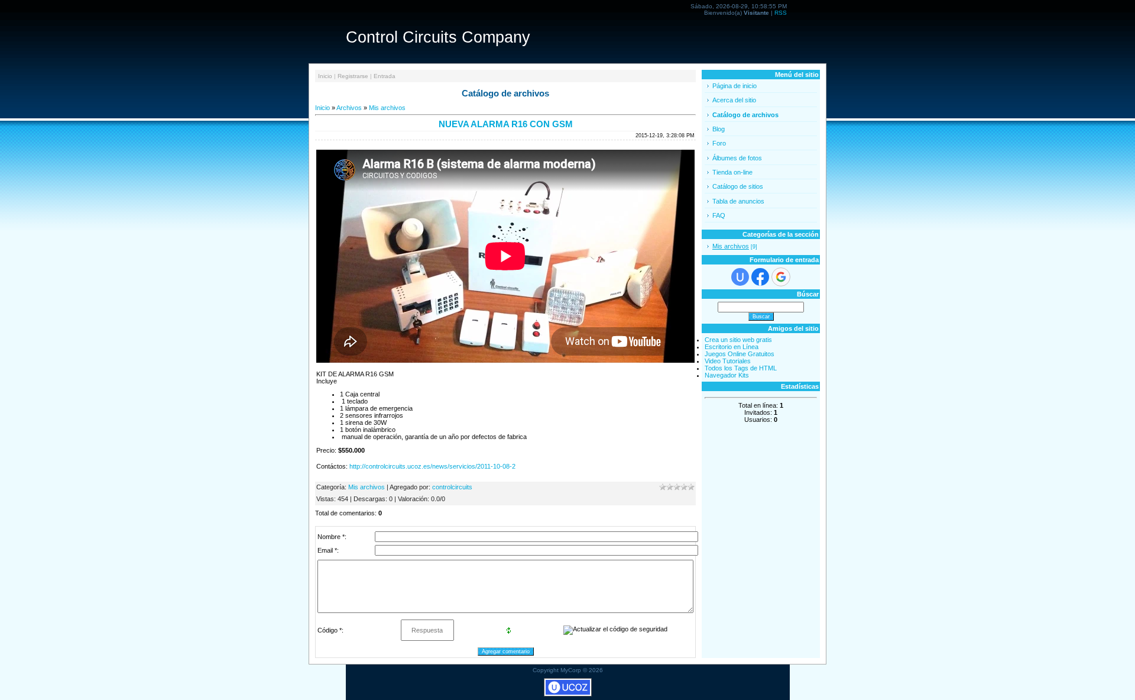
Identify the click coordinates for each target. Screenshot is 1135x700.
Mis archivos (387, 107)
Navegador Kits (727, 375)
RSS (780, 12)
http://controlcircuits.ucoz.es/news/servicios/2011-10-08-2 (432, 466)
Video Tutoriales (728, 360)
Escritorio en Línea (731, 346)
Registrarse (353, 76)
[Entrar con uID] (740, 277)
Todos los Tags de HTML (741, 368)
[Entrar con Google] (780, 276)
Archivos (349, 107)
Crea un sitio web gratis (738, 339)
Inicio (325, 76)
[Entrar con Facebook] (760, 277)
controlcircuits (452, 487)
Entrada (384, 76)
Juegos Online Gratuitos (739, 353)
